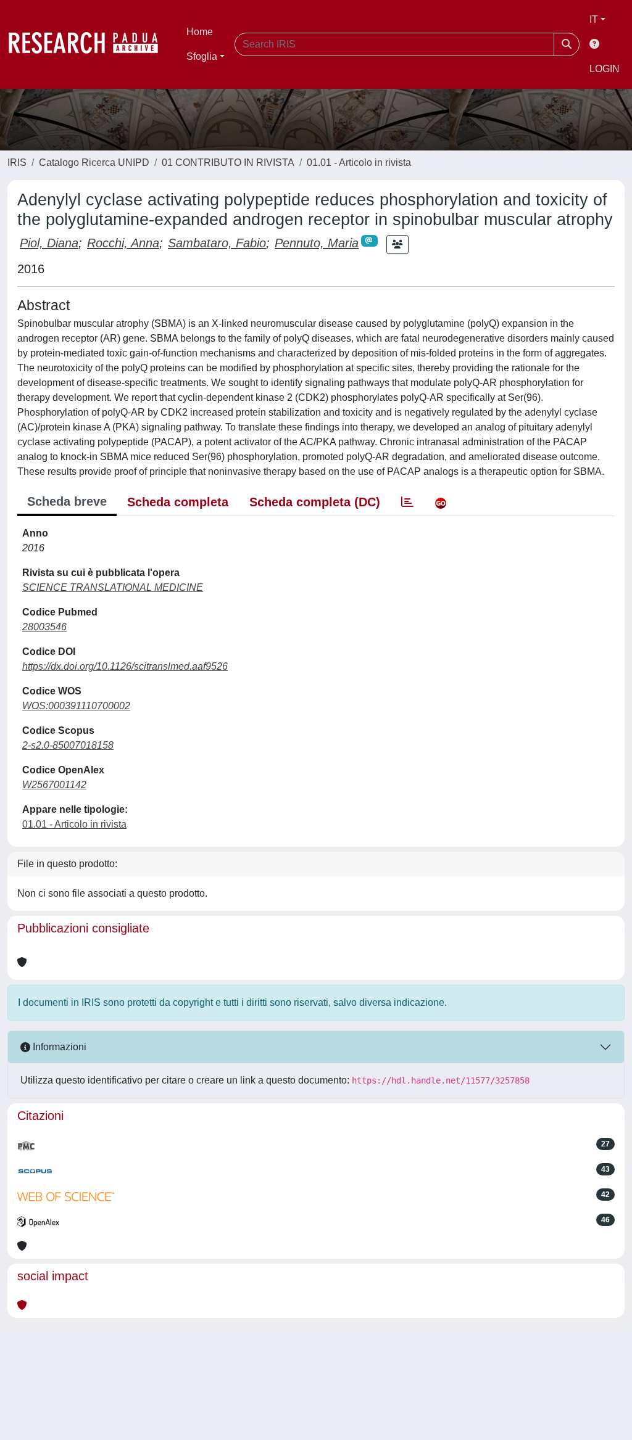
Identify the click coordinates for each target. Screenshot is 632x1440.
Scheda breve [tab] (67, 501)
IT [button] (593, 19)
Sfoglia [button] (201, 56)
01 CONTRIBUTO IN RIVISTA (228, 162)
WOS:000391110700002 (76, 706)
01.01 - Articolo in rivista (359, 162)
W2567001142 (54, 785)
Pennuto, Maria (317, 243)
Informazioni (58, 1047)
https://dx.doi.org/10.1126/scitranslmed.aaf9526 (125, 666)
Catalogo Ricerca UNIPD (94, 162)
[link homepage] (89, 44)
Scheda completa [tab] (177, 502)
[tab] (407, 502)
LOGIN (604, 69)
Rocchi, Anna (123, 243)
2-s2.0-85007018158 (68, 745)
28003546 (44, 627)
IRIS (17, 162)
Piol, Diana (49, 243)
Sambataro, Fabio (217, 243)
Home (199, 32)
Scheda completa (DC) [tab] (314, 502)
